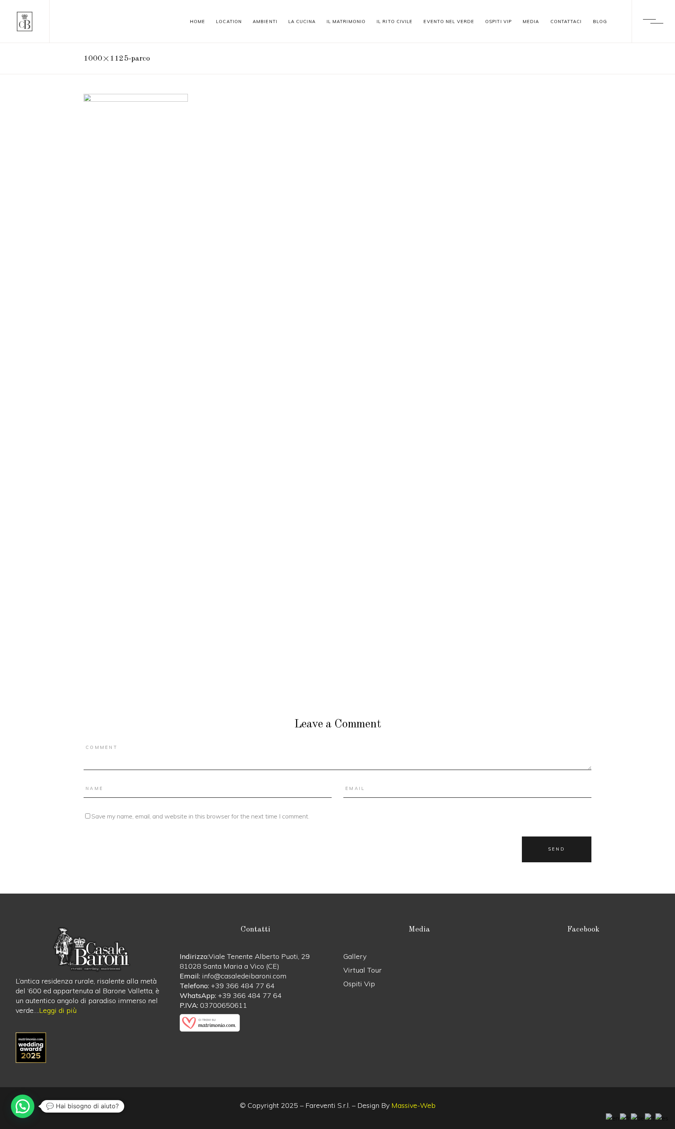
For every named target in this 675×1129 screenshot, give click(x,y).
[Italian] (650, 1118)
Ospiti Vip (359, 983)
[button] (22, 1106)
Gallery (354, 956)
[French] (625, 1118)
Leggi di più (58, 1010)
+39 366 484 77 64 (243, 985)
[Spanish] (662, 1118)
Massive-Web (413, 1105)
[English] (613, 1118)
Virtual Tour (362, 970)
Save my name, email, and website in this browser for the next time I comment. (200, 816)
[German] (638, 1118)
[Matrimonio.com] (256, 1023)
